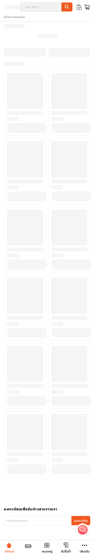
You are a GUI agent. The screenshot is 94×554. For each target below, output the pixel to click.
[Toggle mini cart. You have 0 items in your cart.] (86, 7)
